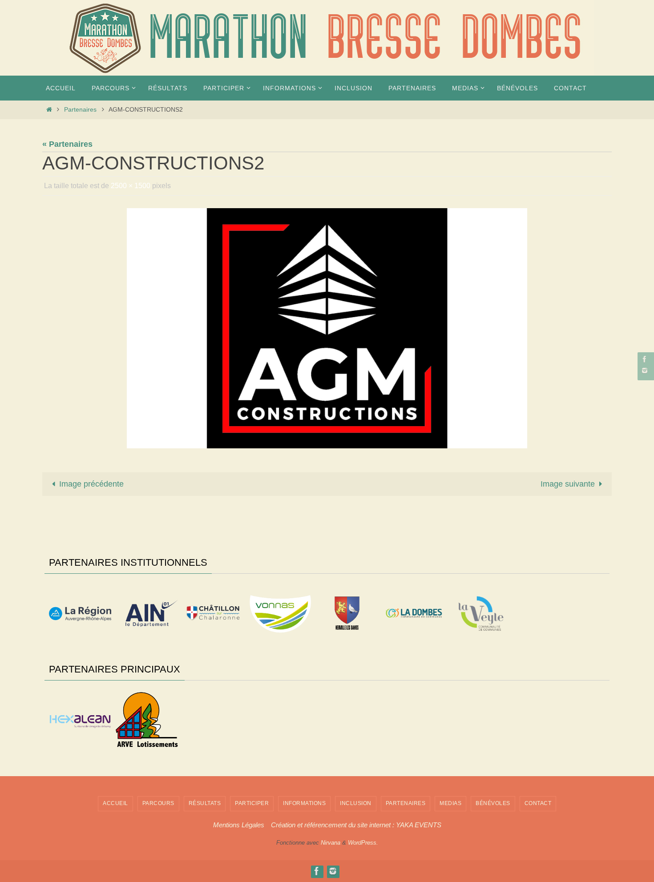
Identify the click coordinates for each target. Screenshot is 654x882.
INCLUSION (355, 803)
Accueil (115, 803)
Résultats (205, 803)
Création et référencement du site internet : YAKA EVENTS (356, 825)
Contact (538, 803)
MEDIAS (450, 803)
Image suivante (568, 483)
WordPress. (363, 842)
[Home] (48, 109)
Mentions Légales (238, 825)
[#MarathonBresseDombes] (645, 370)
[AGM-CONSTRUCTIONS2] (327, 328)
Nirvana (330, 842)
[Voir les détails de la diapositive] (80, 614)
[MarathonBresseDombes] (645, 359)
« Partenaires (67, 144)
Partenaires (80, 109)
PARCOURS (158, 803)
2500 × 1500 (130, 185)
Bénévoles (493, 803)
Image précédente (91, 483)
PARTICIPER (252, 803)
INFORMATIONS (304, 803)
